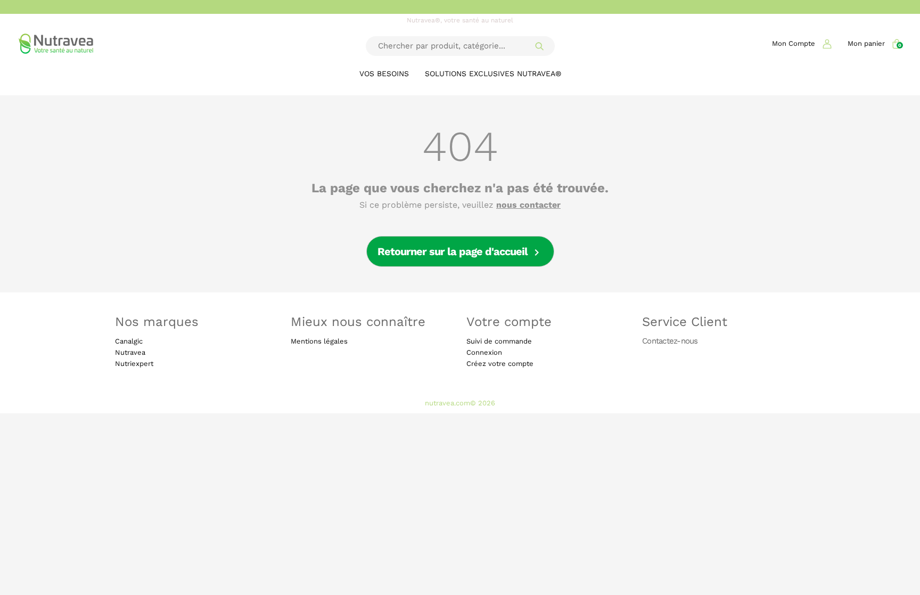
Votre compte (509, 321)
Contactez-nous (670, 340)
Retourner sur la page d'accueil (460, 252)
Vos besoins (384, 73)
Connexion (484, 352)
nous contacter (528, 205)
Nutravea (130, 352)
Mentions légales (319, 341)
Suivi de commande (499, 341)
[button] (802, 43)
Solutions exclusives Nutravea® (493, 73)
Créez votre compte (499, 364)
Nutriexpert (134, 364)
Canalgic (129, 341)
